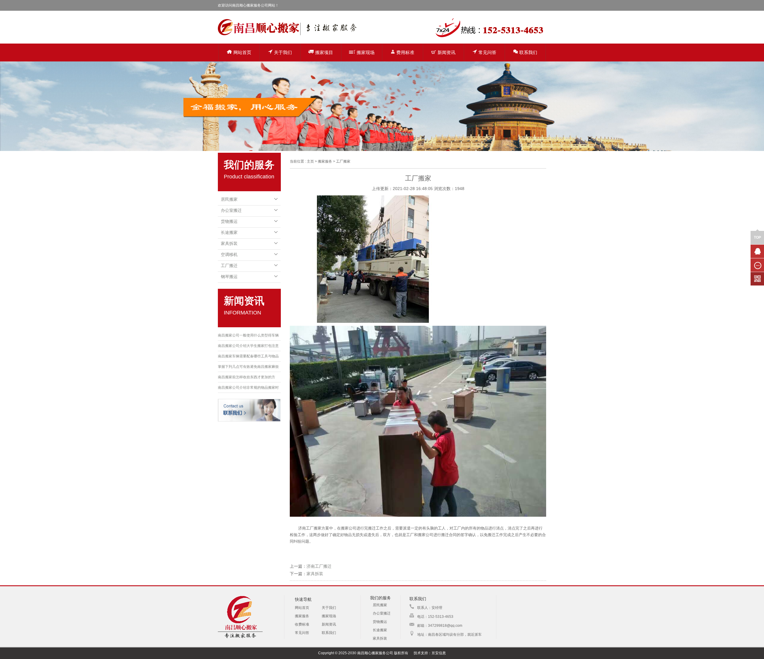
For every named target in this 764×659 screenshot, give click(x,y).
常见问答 (487, 52)
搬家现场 (366, 52)
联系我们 (528, 52)
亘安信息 (439, 653)
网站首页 (242, 52)
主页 (310, 161)
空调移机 (229, 254)
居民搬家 (229, 199)
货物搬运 (229, 221)
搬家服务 (302, 616)
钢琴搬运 (229, 276)
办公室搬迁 (231, 210)
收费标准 (302, 624)
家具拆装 (229, 243)
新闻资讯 (446, 52)
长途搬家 (229, 232)
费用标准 (405, 52)
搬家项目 (324, 52)
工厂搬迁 (229, 265)
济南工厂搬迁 (319, 566)
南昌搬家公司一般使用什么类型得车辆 (248, 335)
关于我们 (283, 52)
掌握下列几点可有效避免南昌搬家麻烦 (248, 367)
